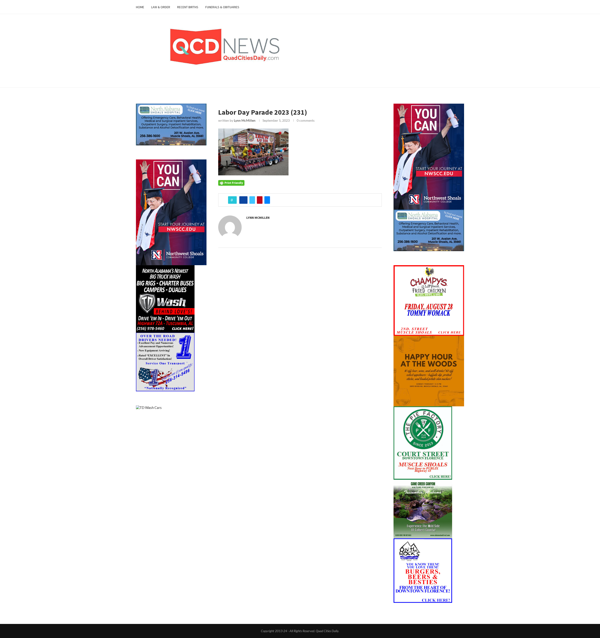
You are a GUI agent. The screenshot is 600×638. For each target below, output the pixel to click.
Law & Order (160, 7)
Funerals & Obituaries (222, 7)
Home (140, 7)
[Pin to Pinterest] (259, 200)
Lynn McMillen (244, 120)
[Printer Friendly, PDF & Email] (231, 183)
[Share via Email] (267, 200)
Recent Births (187, 7)
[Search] (461, 7)
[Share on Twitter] (252, 200)
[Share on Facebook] (243, 200)
